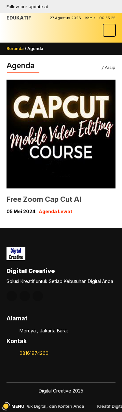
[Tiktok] (110, 6)
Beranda (15, 48)
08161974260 (34, 353)
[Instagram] (88, 6)
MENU (17, 406)
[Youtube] (99, 6)
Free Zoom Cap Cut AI (44, 199)
